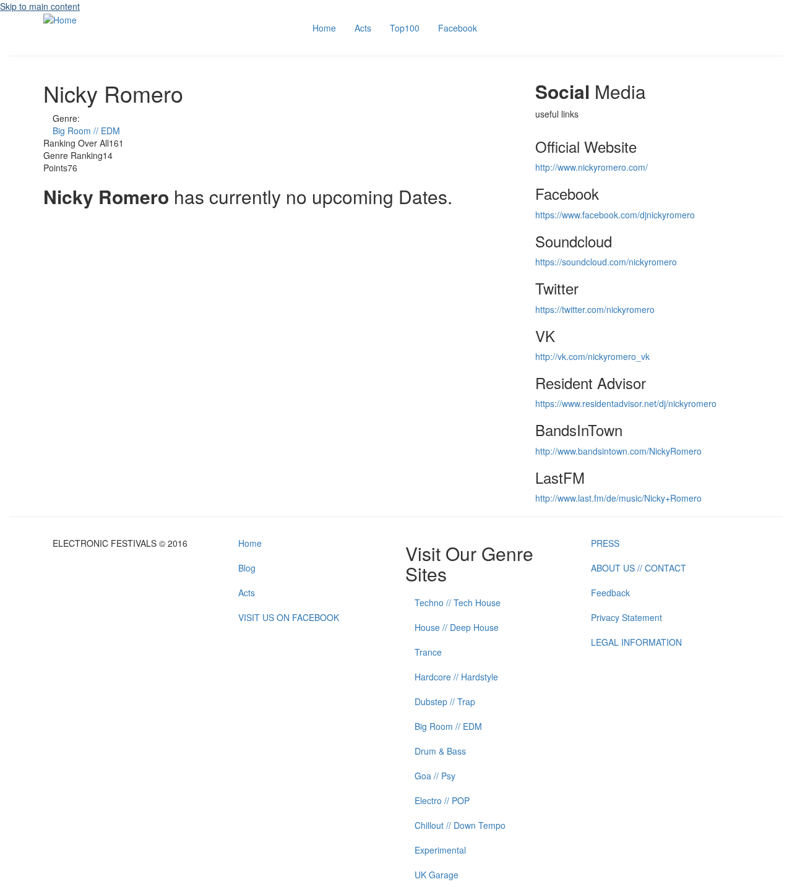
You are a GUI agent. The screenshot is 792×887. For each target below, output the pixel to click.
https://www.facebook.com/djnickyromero (615, 214)
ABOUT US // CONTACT (638, 568)
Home (324, 28)
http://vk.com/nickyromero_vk (592, 356)
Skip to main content (40, 6)
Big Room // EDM (86, 130)
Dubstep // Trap (445, 701)
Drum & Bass (440, 751)
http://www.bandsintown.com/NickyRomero (618, 451)
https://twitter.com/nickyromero (595, 309)
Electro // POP (442, 800)
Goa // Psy (435, 775)
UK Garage (436, 874)
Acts (363, 28)
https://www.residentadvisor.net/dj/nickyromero (626, 403)
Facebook (457, 28)
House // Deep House (457, 627)
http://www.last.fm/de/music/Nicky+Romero (618, 498)
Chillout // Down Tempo (460, 825)
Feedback (610, 592)
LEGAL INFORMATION (636, 642)
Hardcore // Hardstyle (456, 677)
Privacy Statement (626, 617)
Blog (247, 568)
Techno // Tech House (458, 602)
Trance (428, 652)
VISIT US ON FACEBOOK (288, 617)
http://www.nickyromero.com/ (591, 167)
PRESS (605, 543)
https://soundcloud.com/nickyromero (606, 261)
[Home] (60, 18)
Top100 (405, 28)
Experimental (440, 850)
